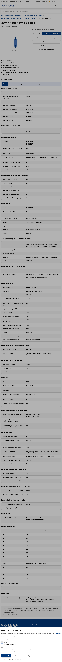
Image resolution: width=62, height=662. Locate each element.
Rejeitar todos (32, 656)
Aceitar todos (6, 656)
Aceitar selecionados (19, 656)
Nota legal (3, 659)
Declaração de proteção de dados (14, 659)
